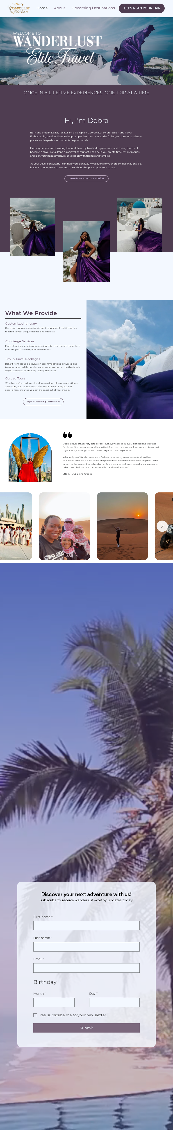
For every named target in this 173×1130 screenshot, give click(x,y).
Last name (43, 61)
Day (95, 106)
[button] (141, 7)
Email (39, 78)
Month (40, 106)
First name (43, 43)
